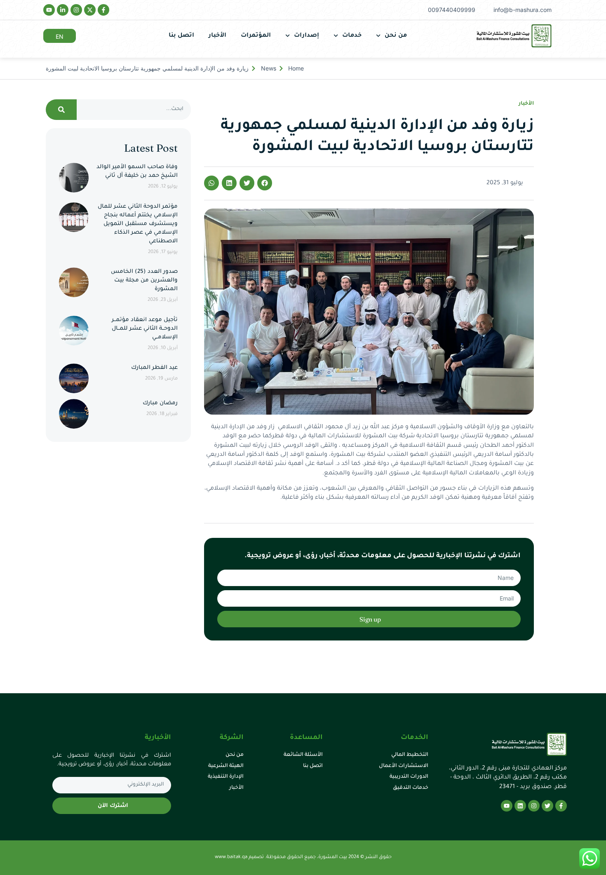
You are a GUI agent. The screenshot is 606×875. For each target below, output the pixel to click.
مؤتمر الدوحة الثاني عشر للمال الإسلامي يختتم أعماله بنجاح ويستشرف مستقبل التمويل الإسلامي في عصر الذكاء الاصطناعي (138, 224)
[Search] (61, 109)
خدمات (352, 36)
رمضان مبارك (160, 403)
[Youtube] (49, 10)
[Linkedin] (520, 806)
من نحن (396, 36)
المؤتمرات (256, 36)
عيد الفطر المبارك (154, 368)
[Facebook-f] (103, 10)
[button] (264, 183)
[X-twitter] (90, 10)
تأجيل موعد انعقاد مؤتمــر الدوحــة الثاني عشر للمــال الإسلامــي (145, 328)
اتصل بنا (181, 36)
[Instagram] (76, 10)
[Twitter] (547, 806)
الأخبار (217, 36)
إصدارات (306, 36)
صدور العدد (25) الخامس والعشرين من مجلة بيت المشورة (144, 280)
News (268, 68)
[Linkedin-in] (62, 10)
